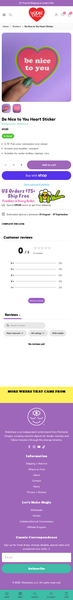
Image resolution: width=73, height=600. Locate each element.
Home (6, 26)
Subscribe (36, 568)
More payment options (36, 184)
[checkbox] (57, 333)
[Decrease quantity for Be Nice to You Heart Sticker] (5, 165)
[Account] (56, 14)
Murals (36, 515)
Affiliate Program (36, 526)
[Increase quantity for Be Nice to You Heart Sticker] (21, 165)
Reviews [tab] (12, 315)
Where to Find (36, 469)
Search (34, 597)
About (36, 474)
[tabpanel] (36, 352)
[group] (36, 67)
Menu (20, 597)
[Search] (10, 14)
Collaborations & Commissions (36, 521)
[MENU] (4, 14)
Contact (36, 480)
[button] (36, 263)
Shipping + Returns (36, 463)
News (36, 486)
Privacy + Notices (36, 492)
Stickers (17, 26)
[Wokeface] (37, 14)
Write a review (36, 300)
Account (51, 597)
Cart (66, 597)
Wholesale (37, 509)
